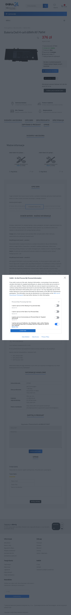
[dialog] (35, 307)
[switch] (57, 305)
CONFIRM (23, 330)
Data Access (35, 337)
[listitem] (35, 302)
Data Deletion (25, 337)
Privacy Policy (45, 337)
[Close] (65, 278)
